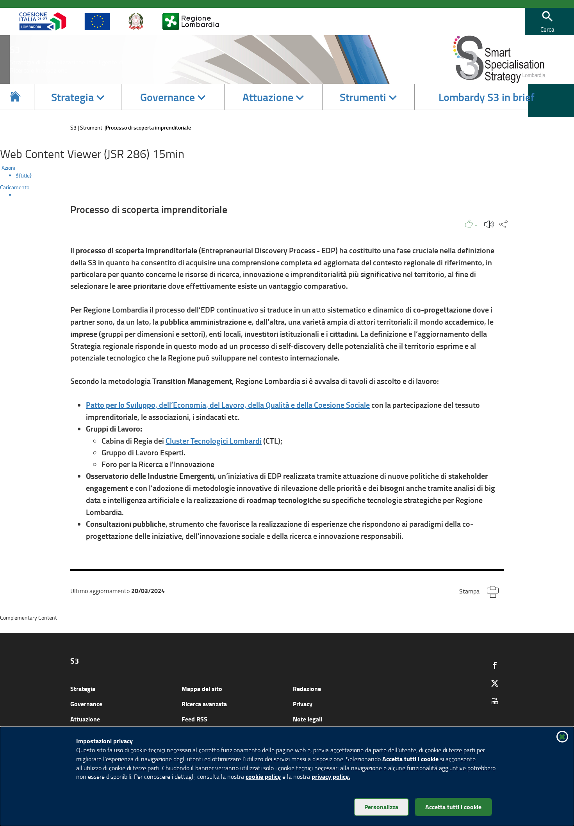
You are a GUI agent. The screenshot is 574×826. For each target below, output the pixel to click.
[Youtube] (495, 701)
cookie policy (263, 776)
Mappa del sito (202, 688)
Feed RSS (194, 718)
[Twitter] (495, 683)
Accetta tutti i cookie (453, 806)
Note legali (307, 718)
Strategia (82, 688)
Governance (86, 703)
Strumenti (91, 127)
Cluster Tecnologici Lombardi (214, 440)
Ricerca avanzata (204, 703)
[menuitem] (295, 175)
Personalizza (381, 806)
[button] (547, 22)
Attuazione (85, 718)
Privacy (302, 703)
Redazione (307, 688)
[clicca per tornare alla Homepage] (15, 97)
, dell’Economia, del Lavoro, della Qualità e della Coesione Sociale (228, 404)
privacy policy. (331, 776)
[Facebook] (495, 665)
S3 (73, 127)
